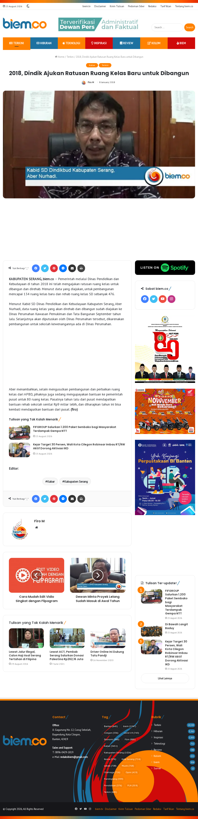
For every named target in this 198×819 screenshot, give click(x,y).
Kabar (92, 65)
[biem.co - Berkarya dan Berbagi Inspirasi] (25, 24)
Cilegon (111, 732)
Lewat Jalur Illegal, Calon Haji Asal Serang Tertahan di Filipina (25, 655)
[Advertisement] (99, 231)
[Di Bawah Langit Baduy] (151, 630)
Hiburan (45, 43)
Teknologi (72, 43)
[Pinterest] (54, 268)
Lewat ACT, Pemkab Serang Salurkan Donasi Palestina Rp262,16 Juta (67, 655)
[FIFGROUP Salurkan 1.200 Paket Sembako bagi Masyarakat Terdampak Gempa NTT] (19, 432)
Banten (111, 726)
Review (127, 43)
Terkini (18, 43)
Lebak (110, 765)
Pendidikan (113, 785)
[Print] (81, 268)
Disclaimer (100, 6)
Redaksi (152, 6)
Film (130, 739)
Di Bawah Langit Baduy (176, 626)
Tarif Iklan (165, 6)
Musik (128, 765)
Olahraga (112, 772)
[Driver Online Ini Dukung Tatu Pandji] (107, 638)
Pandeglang (113, 778)
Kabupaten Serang (76, 481)
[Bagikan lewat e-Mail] (72, 268)
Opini (131, 772)
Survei (157, 768)
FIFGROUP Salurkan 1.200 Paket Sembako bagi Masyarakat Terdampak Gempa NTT (74, 429)
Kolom (155, 43)
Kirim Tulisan (117, 6)
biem (182, 43)
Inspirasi (100, 43)
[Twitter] (45, 268)
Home (60, 56)
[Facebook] (36, 268)
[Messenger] (63, 268)
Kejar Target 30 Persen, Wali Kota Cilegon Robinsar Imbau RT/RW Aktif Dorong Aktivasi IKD (79, 446)
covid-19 (131, 732)
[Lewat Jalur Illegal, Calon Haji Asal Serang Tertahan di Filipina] (26, 638)
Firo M (91, 82)
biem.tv (86, 6)
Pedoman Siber (136, 6)
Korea (110, 759)
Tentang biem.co (184, 6)
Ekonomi (111, 739)
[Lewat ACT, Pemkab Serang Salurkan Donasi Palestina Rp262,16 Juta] (67, 638)
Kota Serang (131, 759)
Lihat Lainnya (165, 678)
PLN (132, 785)
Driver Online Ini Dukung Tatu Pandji (107, 653)
